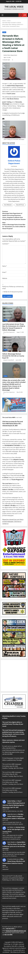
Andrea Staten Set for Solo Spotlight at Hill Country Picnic (14, 829)
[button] (2, 15)
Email (4, 272)
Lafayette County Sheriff (8, 360)
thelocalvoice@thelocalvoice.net (16, 931)
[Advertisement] (14, 676)
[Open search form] (16, 15)
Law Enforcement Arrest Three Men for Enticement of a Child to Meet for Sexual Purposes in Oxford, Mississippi (13, 327)
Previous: (14, 215)
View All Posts (20, 205)
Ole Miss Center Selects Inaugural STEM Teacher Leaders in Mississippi (14, 816)
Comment (5, 244)
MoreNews (14, 952)
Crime (4, 32)
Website (4, 278)
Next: (13, 225)
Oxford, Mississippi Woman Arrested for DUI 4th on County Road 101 (13, 356)
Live (24, 15)
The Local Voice (14, 6)
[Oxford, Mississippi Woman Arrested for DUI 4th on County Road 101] (14, 344)
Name (4, 266)
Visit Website (8, 205)
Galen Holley (11, 801)
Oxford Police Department (10, 55)
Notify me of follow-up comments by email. (13, 287)
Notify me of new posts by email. (13, 292)
